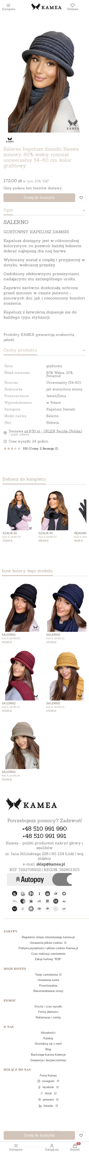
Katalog (48, 1038)
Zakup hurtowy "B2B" (48, 959)
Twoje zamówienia (47, 974)
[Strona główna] (31, 804)
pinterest (48, 1099)
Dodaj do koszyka (39, 197)
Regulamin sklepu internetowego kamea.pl (48, 937)
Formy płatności (48, 1011)
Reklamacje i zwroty (48, 1017)
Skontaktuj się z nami (48, 1043)
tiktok (48, 1093)
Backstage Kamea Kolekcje (48, 1054)
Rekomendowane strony (48, 991)
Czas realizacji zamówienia (48, 953)
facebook (48, 1087)
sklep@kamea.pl (51, 864)
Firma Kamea (48, 1075)
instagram (48, 1081)
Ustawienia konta (48, 980)
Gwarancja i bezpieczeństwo (48, 1060)
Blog (48, 1049)
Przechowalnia (48, 985)
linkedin (48, 1105)
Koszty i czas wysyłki (48, 1006)
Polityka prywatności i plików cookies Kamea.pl (48, 948)
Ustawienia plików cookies (47, 942)
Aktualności (48, 1032)
